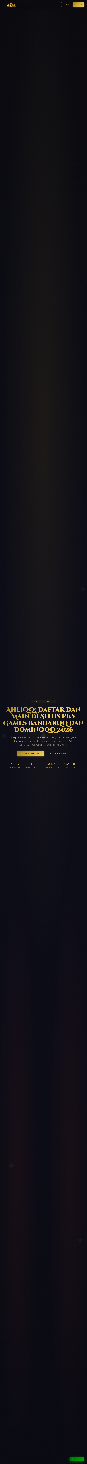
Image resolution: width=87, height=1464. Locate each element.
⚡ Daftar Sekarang (30, 753)
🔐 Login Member (57, 753)
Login (66, 5)
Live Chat (78, 1459)
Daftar (79, 5)
